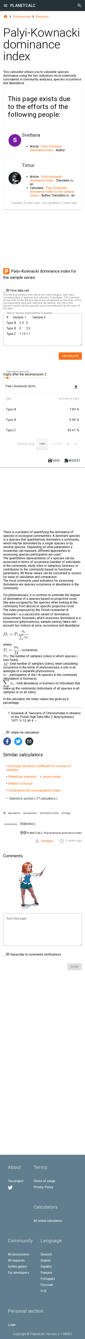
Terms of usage (44, 1181)
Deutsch (46, 1254)
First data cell (19, 290)
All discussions (18, 1254)
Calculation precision (17, 371)
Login (12, 1325)
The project (15, 1181)
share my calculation (24, 732)
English (46, 1260)
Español (46, 1266)
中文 (44, 1291)
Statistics (42, 16)
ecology (66, 813)
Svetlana (47, 841)
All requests (16, 1260)
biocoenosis (30, 813)
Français (46, 1272)
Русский (47, 1285)
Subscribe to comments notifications (35, 954)
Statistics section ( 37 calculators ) (33, 798)
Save (54, 460)
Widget (72, 460)
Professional (22, 16)
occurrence (10, 824)
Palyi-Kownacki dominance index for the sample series (52, 191)
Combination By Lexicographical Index (34, 790)
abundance (14, 813)
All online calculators (48, 1221)
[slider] (24, 377)
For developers (18, 1272)
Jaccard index (51, 777)
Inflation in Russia (20, 783)
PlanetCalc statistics (22, 777)
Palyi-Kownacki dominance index (46, 148)
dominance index (49, 813)
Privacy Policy (43, 1187)
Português (48, 1279)
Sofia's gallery (17, 1266)
